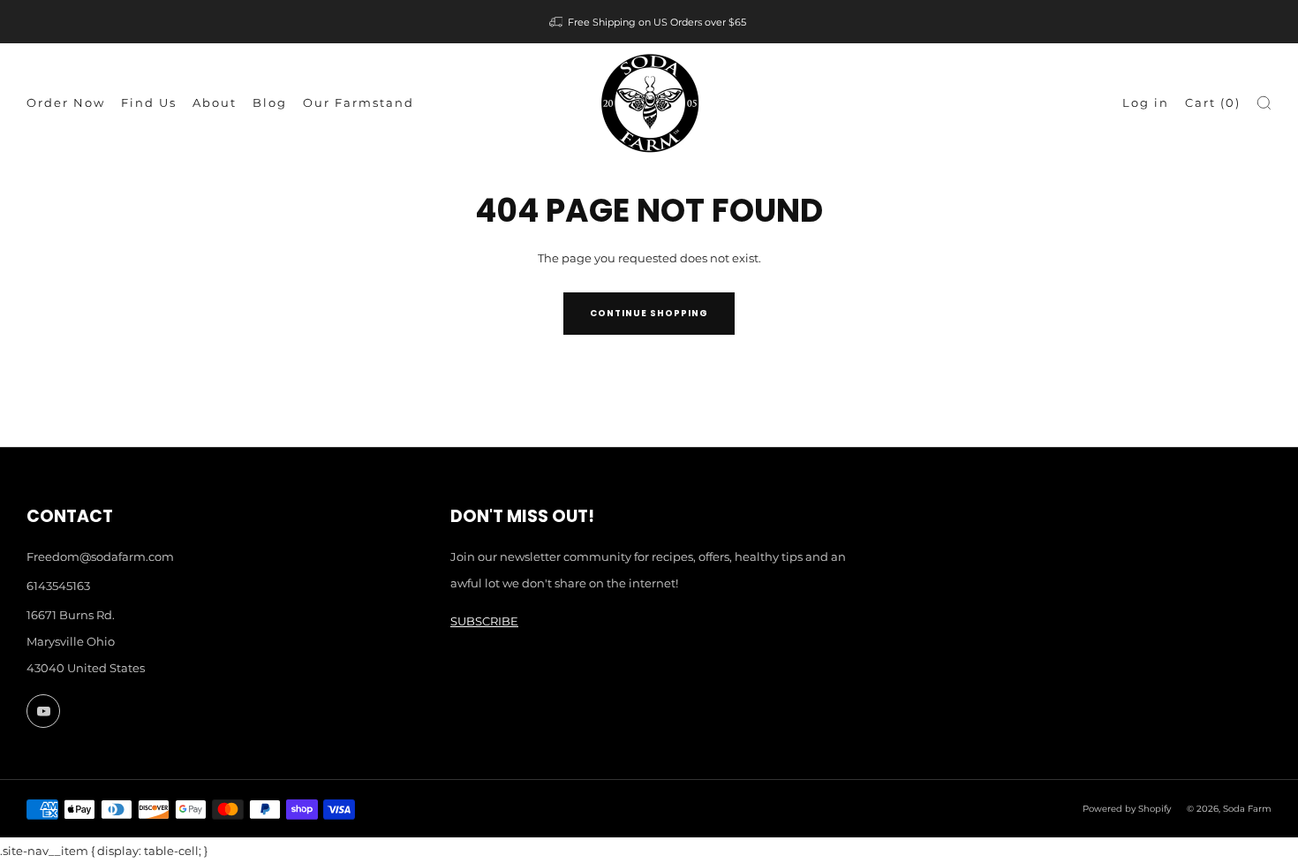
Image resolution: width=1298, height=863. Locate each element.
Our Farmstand (358, 102)
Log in (1145, 102)
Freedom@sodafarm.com (100, 556)
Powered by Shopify (1127, 808)
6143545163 (58, 586)
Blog (270, 102)
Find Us (149, 102)
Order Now (65, 102)
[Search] (1264, 102)
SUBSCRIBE (484, 621)
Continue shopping (649, 313)
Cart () (1213, 102)
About (214, 102)
